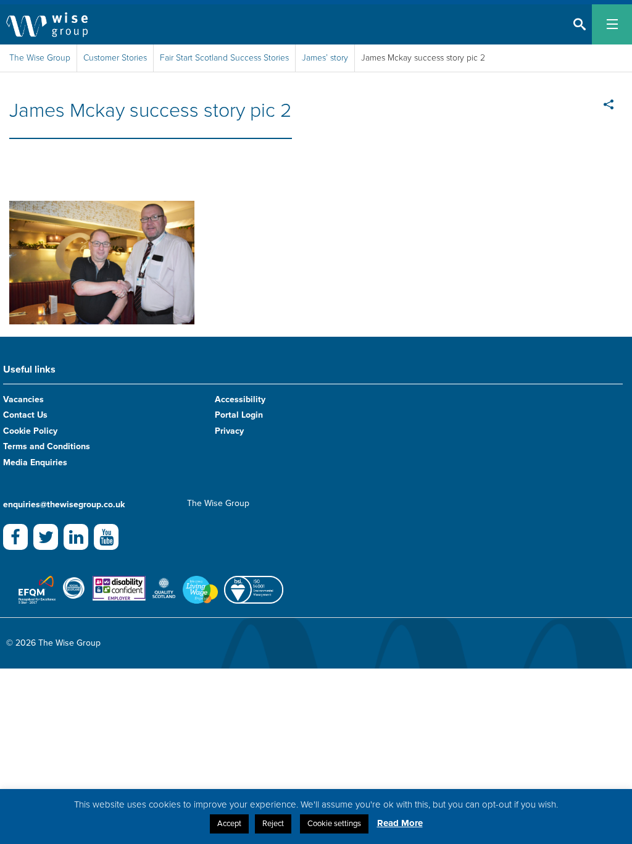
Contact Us (25, 415)
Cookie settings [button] (334, 824)
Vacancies (23, 399)
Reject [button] (273, 824)
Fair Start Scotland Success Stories (224, 58)
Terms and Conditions (46, 446)
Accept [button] (229, 824)
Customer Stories (115, 58)
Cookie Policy (30, 431)
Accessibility (240, 399)
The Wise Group (39, 58)
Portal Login (239, 415)
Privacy (229, 431)
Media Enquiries (35, 462)
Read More (400, 823)
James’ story (325, 58)
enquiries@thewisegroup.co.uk (64, 504)
